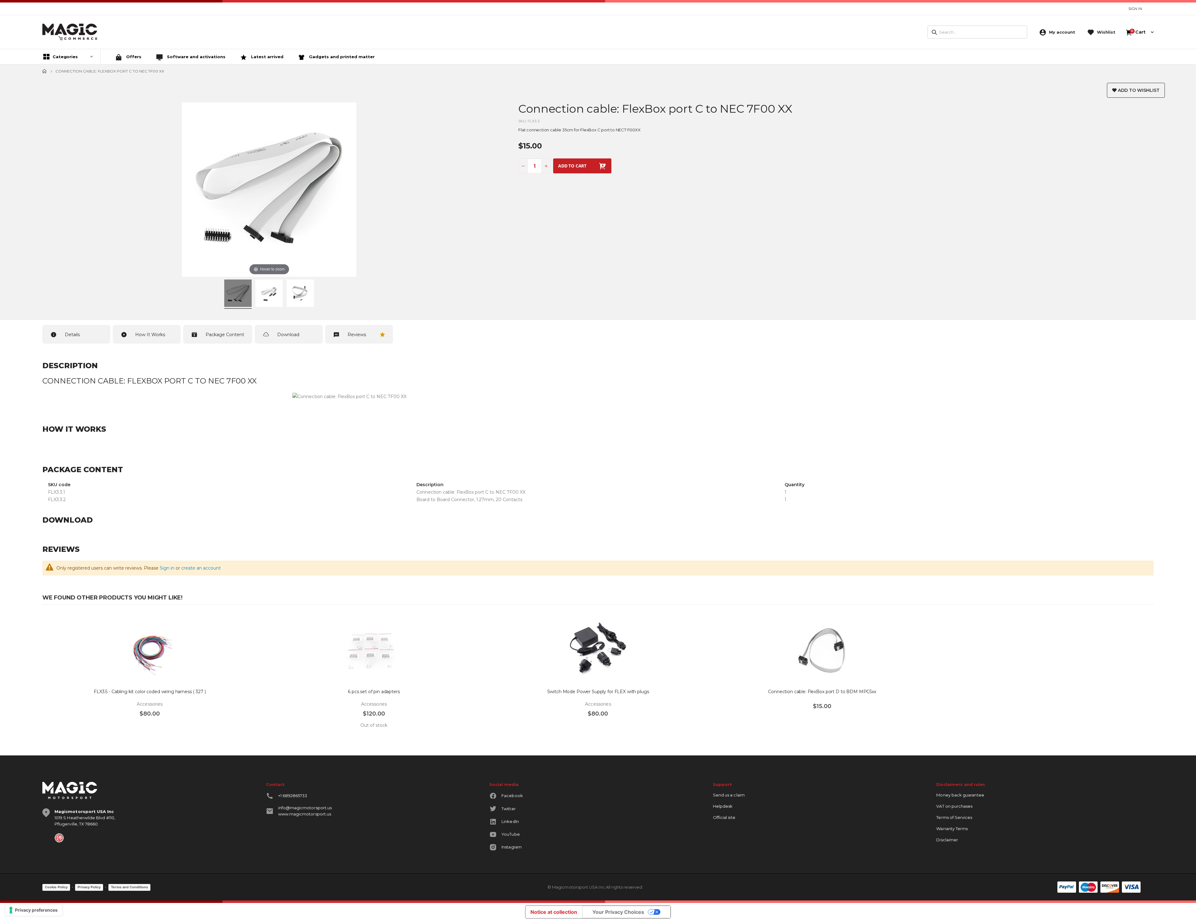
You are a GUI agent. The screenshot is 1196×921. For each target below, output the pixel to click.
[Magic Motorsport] (69, 32)
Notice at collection (553, 912)
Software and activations (195, 56)
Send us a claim (729, 794)
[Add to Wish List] (249, 622)
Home (44, 71)
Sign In (1135, 9)
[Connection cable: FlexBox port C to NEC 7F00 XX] (238, 294)
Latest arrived (266, 56)
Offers (133, 56)
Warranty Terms (952, 828)
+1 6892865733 (292, 795)
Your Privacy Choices (618, 912)
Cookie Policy (56, 887)
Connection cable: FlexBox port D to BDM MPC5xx (822, 691)
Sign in (167, 568)
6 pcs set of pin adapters (374, 691)
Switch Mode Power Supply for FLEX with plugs (598, 691)
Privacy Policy (89, 887)
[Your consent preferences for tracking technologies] (34, 910)
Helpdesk (723, 806)
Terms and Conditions (129, 887)
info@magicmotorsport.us (305, 807)
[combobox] (977, 32)
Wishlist (1106, 32)
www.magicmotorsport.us (304, 813)
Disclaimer (947, 839)
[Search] (934, 32)
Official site (724, 817)
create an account (201, 568)
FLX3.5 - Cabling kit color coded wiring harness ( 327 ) (150, 691)
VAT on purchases (954, 806)
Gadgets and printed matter (341, 56)
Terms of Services (954, 817)
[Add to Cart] (53, 727)
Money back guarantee (960, 794)
